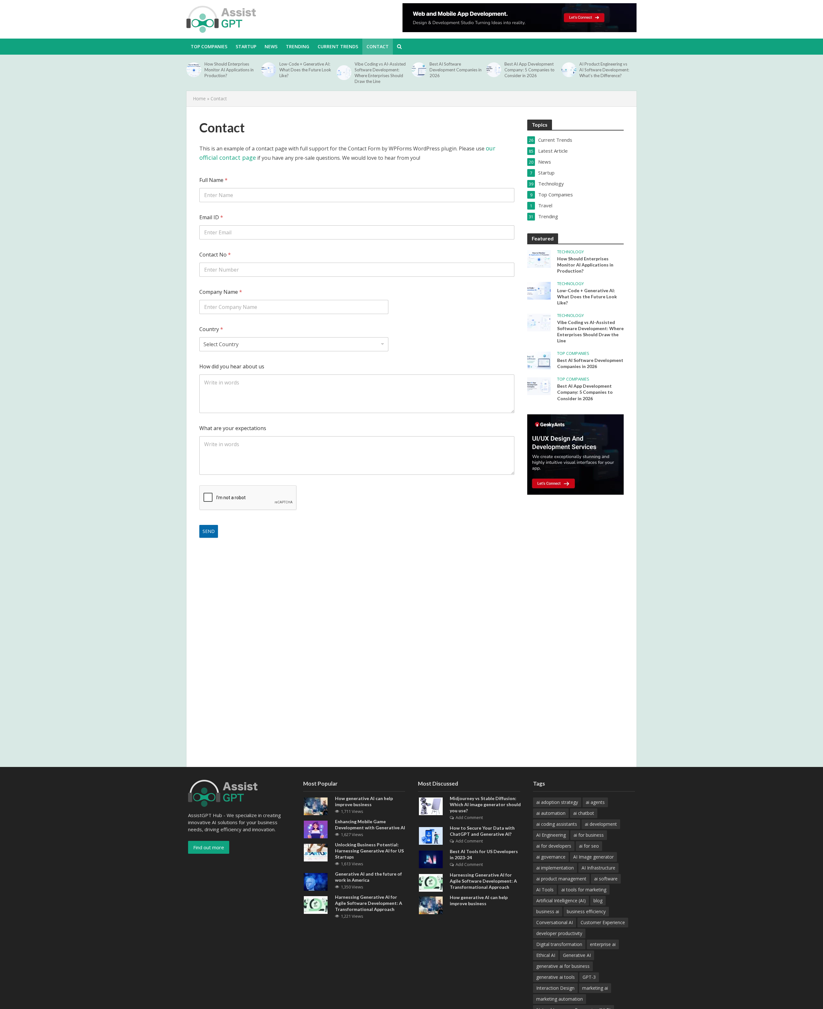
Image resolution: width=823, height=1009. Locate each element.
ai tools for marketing (583, 890)
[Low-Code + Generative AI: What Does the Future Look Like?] (268, 69)
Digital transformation (559, 944)
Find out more (208, 847)
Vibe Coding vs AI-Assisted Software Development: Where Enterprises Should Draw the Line (380, 72)
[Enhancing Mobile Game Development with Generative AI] (316, 828)
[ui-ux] (575, 454)
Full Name (213, 180)
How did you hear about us (231, 367)
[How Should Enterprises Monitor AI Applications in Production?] (193, 69)
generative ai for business (563, 966)
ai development (601, 824)
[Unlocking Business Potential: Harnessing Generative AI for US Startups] (316, 852)
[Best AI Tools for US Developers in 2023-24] (431, 858)
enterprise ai (603, 944)
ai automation (550, 813)
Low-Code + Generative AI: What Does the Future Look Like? (305, 69)
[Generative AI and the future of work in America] (316, 881)
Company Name (220, 292)
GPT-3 (589, 977)
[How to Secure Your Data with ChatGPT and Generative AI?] (431, 835)
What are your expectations (232, 428)
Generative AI (577, 955)
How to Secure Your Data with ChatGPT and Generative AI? (482, 831)
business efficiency (586, 911)
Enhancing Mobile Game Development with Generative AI (370, 824)
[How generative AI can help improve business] (316, 805)
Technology (570, 252)
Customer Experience (603, 922)
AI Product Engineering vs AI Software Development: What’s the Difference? (604, 69)
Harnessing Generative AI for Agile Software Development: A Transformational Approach (368, 903)
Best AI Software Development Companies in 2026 (456, 69)
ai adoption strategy (557, 802)
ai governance (550, 857)
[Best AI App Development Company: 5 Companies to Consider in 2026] (493, 69)
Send (209, 531)
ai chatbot (583, 813)
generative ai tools (555, 977)
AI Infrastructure (598, 868)
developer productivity (559, 933)
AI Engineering (551, 835)
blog (597, 900)
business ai (547, 911)
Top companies (209, 46)
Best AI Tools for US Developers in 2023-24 (484, 854)
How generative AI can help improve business (364, 801)
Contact (377, 46)
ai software (606, 879)
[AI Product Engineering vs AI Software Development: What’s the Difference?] (569, 69)
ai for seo (589, 846)
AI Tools (545, 890)
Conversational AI (554, 922)
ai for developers (553, 846)
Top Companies (573, 353)
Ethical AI (545, 955)
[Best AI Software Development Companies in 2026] (419, 69)
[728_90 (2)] (519, 17)
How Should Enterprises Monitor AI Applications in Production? (229, 69)
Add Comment (469, 817)
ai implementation (555, 868)
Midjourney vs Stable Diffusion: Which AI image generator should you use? (485, 804)
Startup (246, 46)
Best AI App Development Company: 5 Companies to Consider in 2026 (529, 69)
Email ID (211, 217)
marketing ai (595, 988)
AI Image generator (593, 857)
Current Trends (338, 46)
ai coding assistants (556, 824)
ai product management (561, 879)
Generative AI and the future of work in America (368, 877)
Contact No (215, 255)
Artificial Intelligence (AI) (561, 900)
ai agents (595, 802)
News (271, 46)
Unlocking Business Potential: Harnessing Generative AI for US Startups (369, 851)
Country (211, 329)
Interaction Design (555, 988)
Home (199, 98)
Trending (297, 46)
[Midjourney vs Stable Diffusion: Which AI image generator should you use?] (431, 805)
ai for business (589, 835)
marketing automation (559, 999)
